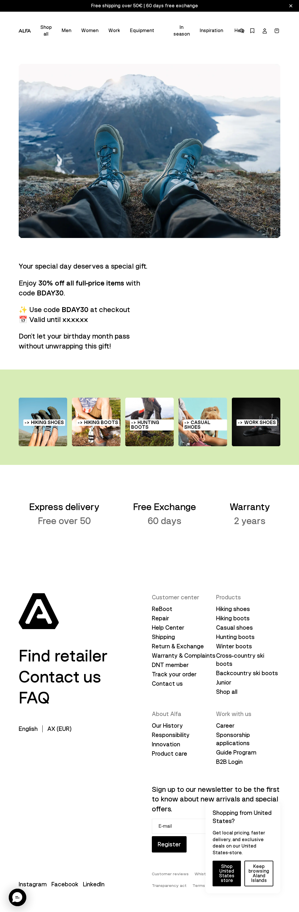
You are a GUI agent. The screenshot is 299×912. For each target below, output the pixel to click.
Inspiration (211, 30)
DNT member (170, 665)
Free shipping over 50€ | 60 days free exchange (144, 5)
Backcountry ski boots (247, 673)
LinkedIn (94, 884)
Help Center (168, 627)
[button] (17, 897)
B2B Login (229, 762)
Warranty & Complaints (183, 655)
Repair (160, 618)
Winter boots (234, 646)
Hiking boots (233, 618)
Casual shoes (234, 627)
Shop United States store (226, 873)
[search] (241, 30)
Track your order (174, 674)
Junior (223, 682)
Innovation (166, 744)
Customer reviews (170, 873)
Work (114, 30)
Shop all (46, 30)
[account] (264, 31)
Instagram (33, 884)
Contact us (60, 677)
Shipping (163, 637)
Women (89, 30)
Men (66, 30)
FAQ (34, 698)
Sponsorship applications (233, 739)
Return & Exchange (178, 646)
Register (169, 844)
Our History (167, 725)
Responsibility (171, 735)
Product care (169, 753)
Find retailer (63, 656)
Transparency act (169, 885)
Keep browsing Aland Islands (258, 873)
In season (181, 30)
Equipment (142, 30)
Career (225, 725)
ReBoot (162, 609)
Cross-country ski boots (240, 659)
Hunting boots (235, 637)
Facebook (64, 884)
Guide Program (236, 752)
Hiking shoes (233, 609)
